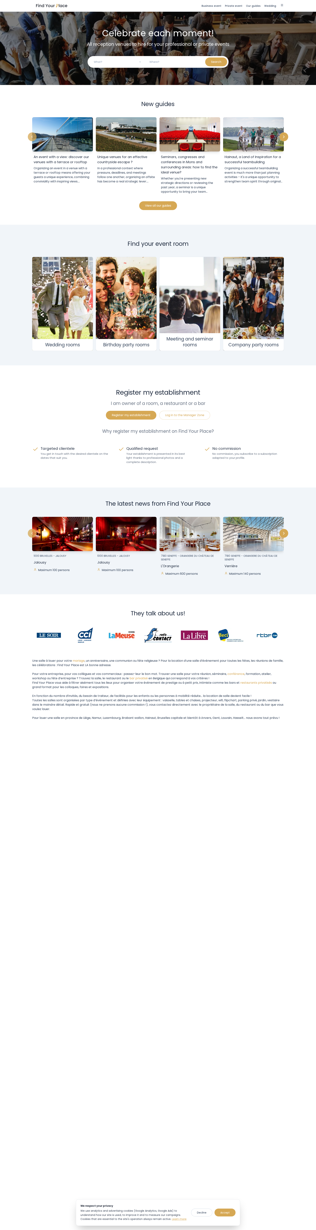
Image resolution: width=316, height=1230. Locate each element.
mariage (79, 661)
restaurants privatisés (256, 683)
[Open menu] (282, 5)
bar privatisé (138, 678)
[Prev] (32, 136)
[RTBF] (267, 635)
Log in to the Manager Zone (184, 415)
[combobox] (117, 62)
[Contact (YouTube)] (158, 635)
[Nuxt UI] (51, 6)
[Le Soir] (49, 635)
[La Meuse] (121, 635)
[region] (158, 156)
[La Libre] (194, 635)
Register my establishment (131, 415)
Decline (201, 1212)
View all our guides (158, 205)
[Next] (283, 136)
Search (216, 62)
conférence (235, 674)
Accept (225, 1212)
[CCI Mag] (85, 635)
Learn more (179, 1219)
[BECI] (230, 635)
